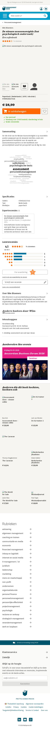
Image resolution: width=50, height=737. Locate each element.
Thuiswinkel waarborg (15, 704)
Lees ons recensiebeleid (11, 287)
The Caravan (7, 461)
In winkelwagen (17, 111)
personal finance (9, 594)
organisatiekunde (9, 590)
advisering (6, 529)
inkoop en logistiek (10, 554)
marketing (6, 574)
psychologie (7, 610)
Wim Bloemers (7, 28)
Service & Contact (32, 710)
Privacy (16, 707)
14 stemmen (17, 41)
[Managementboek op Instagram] (30, 719)
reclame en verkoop (10, 614)
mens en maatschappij (12, 578)
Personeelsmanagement (12, 22)
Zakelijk (6, 657)
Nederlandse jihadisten (36, 462)
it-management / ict (11, 562)
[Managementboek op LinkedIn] (19, 719)
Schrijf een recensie (13, 282)
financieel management (12, 549)
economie (6, 545)
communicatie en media (12, 541)
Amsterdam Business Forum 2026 (24, 353)
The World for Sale (10, 501)
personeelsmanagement (13, 598)
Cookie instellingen (36, 707)
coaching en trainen (10, 537)
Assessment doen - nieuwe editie (10, 422)
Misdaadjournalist (38, 501)
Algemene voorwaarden (34, 704)
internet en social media (12, 558)
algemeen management (12, 533)
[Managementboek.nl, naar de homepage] (9, 10)
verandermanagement (12, 623)
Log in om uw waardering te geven (14, 277)
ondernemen (8, 586)
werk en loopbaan (9, 627)
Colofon (8, 707)
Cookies (24, 707)
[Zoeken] (45, 15)
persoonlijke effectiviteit (12, 602)
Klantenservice (9, 652)
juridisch (6, 566)
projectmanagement (11, 606)
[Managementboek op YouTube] (25, 719)
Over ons (44, 710)
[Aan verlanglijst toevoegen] (45, 111)
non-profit (6, 582)
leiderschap (7, 570)
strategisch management (13, 619)
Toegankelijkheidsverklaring (13, 710)
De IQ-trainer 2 (37, 421)
